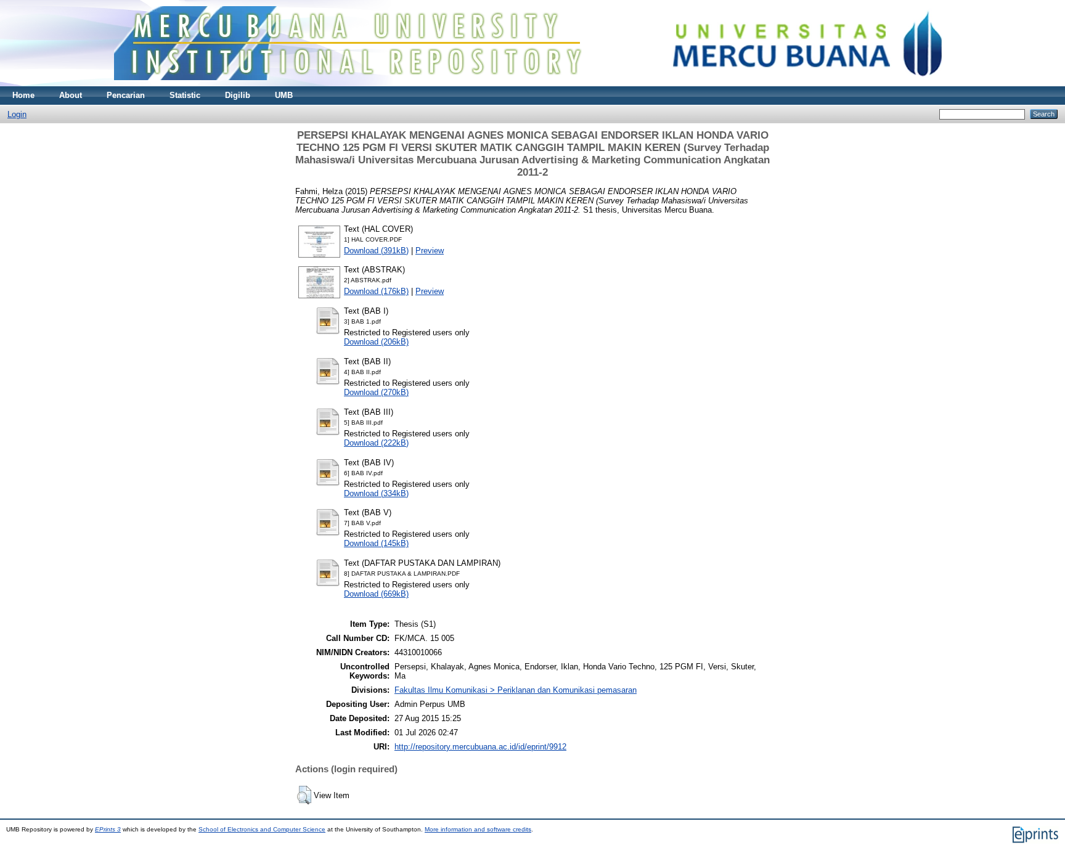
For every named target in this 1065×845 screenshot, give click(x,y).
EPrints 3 (108, 829)
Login (17, 114)
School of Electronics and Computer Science (261, 829)
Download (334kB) (376, 493)
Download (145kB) (376, 543)
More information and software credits (478, 829)
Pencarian (126, 95)
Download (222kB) (376, 442)
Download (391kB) (376, 250)
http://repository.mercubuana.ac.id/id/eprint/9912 (480, 746)
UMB (284, 95)
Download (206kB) (376, 341)
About (70, 95)
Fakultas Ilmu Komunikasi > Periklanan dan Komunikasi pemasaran (515, 690)
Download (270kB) (376, 392)
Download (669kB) (376, 593)
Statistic (184, 95)
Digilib (237, 95)
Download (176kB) (376, 291)
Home (23, 95)
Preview (429, 250)
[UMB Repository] (533, 83)
